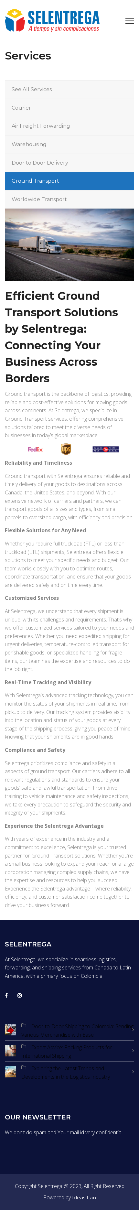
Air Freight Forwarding (41, 126)
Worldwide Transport (39, 199)
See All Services (32, 89)
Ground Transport (35, 181)
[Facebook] (6, 995)
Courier (21, 108)
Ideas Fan (84, 1197)
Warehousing (29, 144)
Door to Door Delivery (40, 163)
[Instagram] (20, 995)
